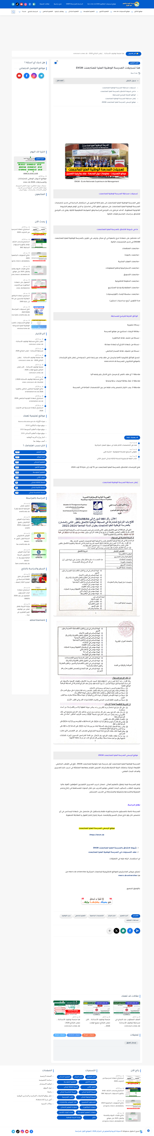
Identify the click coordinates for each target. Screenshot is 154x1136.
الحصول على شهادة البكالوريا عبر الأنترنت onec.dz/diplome (22, 285)
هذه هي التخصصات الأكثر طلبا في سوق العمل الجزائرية (116, 445)
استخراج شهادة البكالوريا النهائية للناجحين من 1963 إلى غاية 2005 (20, 299)
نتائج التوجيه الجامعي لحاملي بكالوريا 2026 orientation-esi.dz (29, 390)
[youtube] (21, 4)
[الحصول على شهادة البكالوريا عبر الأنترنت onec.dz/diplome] (39, 284)
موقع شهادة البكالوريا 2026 (35, 425)
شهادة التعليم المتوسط (87, 1112)
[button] (130, 931)
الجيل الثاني (30, 477)
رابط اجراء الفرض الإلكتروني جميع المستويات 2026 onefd (23, 524)
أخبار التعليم (134, 63)
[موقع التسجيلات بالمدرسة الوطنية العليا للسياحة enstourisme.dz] (39, 324)
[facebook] (29, 4)
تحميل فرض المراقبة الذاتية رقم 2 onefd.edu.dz (22, 509)
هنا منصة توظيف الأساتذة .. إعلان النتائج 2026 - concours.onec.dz (98, 54)
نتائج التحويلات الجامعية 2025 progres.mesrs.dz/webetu (19, 258)
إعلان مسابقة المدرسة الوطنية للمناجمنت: (120, 99)
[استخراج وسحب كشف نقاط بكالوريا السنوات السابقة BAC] (39, 243)
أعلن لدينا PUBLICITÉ (44, 1100)
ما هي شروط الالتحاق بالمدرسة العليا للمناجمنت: (118, 91)
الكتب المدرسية (67, 1097)
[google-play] (34, 4)
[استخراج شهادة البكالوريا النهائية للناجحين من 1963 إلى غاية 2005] (39, 297)
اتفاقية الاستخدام (46, 1084)
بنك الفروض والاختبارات (68, 1102)
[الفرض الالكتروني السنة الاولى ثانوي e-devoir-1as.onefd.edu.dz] (39, 537)
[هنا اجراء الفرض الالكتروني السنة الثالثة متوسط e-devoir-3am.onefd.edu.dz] (39, 553)
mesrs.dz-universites (127, 876)
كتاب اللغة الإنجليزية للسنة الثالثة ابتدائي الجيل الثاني (117, 459)
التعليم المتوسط (89, 11)
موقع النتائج (138, 11)
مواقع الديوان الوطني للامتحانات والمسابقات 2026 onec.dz (32, 180)
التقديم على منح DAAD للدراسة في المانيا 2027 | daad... (22, 579)
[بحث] (13, 12)
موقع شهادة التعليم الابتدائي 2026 (33, 433)
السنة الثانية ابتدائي (30, 487)
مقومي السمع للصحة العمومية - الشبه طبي (120, 452)
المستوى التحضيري (89, 1102)
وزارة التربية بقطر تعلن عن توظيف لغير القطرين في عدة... (23, 611)
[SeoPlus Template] (141, 1131)
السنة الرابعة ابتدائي (88, 1097)
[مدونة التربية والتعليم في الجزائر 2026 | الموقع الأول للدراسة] (131, 4)
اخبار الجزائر (112, 916)
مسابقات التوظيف (132, 920)
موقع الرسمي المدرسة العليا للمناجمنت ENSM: (119, 102)
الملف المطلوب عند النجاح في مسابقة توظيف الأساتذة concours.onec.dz (127, 1023)
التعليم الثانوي (104, 11)
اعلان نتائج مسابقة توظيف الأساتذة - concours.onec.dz (29, 343)
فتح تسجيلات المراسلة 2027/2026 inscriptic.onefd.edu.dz (20, 312)
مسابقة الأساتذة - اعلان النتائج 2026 (29, 351)
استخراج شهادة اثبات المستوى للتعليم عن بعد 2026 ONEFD (22, 594)
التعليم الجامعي (48, 11)
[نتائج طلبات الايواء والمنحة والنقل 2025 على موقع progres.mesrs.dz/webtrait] (39, 270)
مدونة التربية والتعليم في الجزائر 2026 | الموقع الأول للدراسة (98, 1131)
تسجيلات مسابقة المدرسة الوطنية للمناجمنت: (119, 88)
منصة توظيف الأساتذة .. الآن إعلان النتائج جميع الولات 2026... (98, 1023)
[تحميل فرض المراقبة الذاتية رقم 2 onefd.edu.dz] (39, 507)
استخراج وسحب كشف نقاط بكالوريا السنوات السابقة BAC (21, 245)
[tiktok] (17, 4)
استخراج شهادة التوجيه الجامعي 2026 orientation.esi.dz (28, 400)
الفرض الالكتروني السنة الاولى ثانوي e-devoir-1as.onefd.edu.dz (22, 540)
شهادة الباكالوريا (89, 1107)
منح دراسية (58, 4)
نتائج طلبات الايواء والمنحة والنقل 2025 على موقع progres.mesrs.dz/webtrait (19, 272)
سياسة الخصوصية (45, 1080)
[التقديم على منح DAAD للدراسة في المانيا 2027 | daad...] (39, 578)
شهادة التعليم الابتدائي (69, 1107)
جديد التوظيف (66, 916)
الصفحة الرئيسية (46, 1076)
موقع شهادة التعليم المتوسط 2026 (32, 429)
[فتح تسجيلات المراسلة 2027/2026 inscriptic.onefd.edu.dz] (39, 311)
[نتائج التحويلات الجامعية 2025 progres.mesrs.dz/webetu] (39, 257)
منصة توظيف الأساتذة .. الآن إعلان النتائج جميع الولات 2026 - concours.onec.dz (30, 370)
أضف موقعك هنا (39, 441)
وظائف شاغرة (59, 12)
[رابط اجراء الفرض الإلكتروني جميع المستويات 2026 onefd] (39, 521)
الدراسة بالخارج (33, 12)
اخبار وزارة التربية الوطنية (36, 437)
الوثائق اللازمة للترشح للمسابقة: (124, 95)
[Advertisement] (77, 33)
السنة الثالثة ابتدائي (30, 482)
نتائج (94, 1117)
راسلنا (49, 1092)
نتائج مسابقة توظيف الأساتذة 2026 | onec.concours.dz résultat (29, 381)
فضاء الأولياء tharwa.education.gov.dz (31, 421)
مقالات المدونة (44, 4)
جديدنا (24, 11)
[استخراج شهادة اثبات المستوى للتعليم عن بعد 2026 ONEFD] (39, 591)
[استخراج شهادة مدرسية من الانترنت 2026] (39, 231)
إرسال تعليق (131, 1043)
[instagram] (25, 4)
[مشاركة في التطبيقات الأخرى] (110, 931)
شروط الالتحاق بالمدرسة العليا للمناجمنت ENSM (115, 848)
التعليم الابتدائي (73, 11)
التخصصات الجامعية (97, 916)
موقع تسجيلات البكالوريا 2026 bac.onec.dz (101, 4)
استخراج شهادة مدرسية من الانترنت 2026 (20, 231)
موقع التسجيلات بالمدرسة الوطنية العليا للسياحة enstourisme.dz (19, 326)
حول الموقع (48, 1088)
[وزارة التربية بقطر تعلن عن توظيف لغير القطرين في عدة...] (39, 608)
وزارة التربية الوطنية (73, 1117)
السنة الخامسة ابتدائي (30, 493)
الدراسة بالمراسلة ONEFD (74, 4)
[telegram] (13, 4)
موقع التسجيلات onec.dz (122, 11)
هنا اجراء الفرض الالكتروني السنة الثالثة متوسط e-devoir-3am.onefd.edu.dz (22, 558)
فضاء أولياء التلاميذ (66, 1112)
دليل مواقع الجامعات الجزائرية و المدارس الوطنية (34, 1096)
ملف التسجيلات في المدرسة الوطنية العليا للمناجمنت (112, 852)
